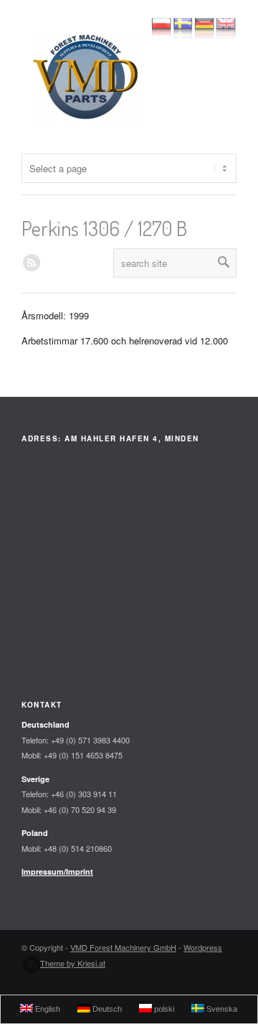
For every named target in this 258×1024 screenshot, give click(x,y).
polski (163, 1009)
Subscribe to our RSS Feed (31, 964)
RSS (31, 262)
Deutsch (106, 1009)
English (46, 1009)
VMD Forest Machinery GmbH (123, 947)
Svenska (220, 1009)
